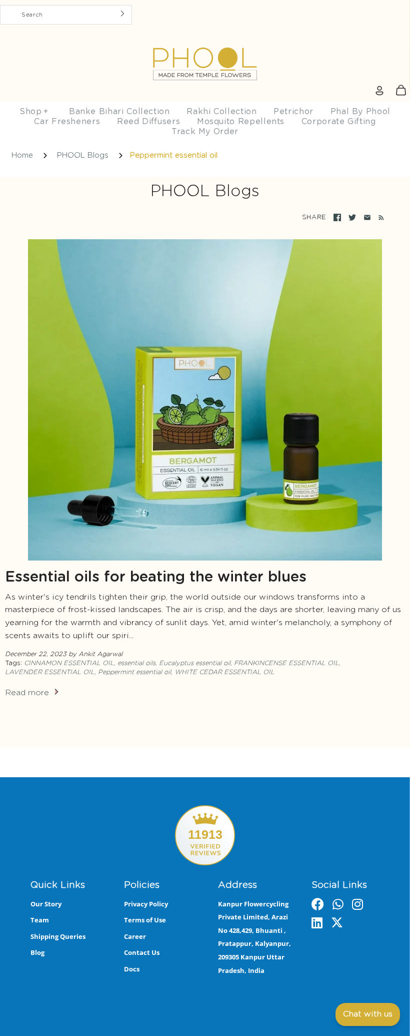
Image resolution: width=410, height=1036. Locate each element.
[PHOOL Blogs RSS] (379, 217)
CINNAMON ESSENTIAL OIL (69, 663)
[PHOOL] (205, 41)
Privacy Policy (146, 903)
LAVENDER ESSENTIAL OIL (49, 672)
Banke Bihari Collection (119, 112)
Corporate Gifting (339, 122)
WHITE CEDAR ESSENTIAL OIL (224, 672)
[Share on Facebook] (337, 217)
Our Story (46, 903)
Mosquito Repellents (240, 122)
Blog (37, 952)
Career (135, 936)
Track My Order (205, 132)
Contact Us (142, 952)
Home (22, 155)
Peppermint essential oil (134, 672)
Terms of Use (145, 919)
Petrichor (294, 112)
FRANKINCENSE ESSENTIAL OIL (286, 663)
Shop (34, 112)
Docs (132, 968)
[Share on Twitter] (352, 217)
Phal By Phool (360, 112)
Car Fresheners (67, 122)
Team (39, 919)
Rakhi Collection (221, 112)
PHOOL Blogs (82, 155)
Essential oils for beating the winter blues (155, 577)
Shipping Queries (58, 936)
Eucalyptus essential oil (194, 663)
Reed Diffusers (148, 122)
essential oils (137, 663)
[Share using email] (367, 217)
